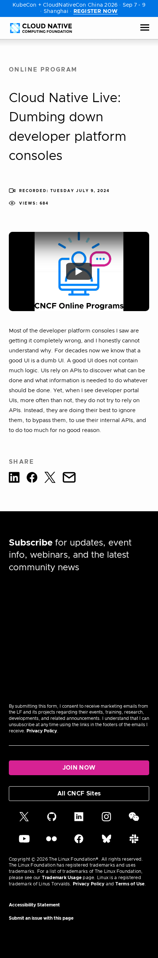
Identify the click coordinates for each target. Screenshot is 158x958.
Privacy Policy (41, 731)
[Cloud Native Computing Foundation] (41, 28)
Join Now (79, 768)
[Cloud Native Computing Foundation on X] (24, 820)
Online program (43, 70)
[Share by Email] (69, 478)
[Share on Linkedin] (14, 478)
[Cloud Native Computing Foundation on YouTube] (24, 842)
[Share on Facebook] (31, 478)
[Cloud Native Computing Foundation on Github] (52, 820)
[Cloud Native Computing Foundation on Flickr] (51, 842)
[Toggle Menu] (144, 28)
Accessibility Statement (34, 905)
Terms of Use (130, 884)
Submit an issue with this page (41, 918)
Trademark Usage (62, 877)
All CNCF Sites (79, 794)
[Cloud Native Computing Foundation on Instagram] (106, 820)
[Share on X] (49, 478)
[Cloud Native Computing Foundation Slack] (134, 842)
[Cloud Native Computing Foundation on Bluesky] (106, 842)
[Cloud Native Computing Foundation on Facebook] (78, 842)
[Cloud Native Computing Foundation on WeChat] (134, 820)
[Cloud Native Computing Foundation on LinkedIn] (78, 820)
